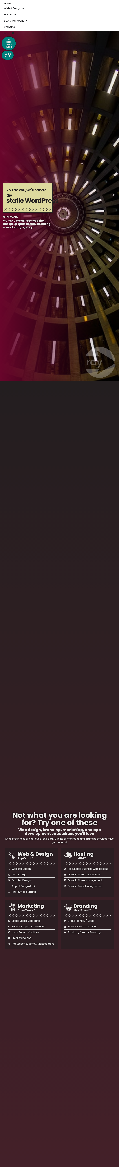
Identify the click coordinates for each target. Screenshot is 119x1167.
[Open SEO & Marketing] (26, 21)
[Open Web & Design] (23, 8)
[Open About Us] (17, 33)
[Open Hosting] (15, 14)
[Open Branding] (17, 27)
